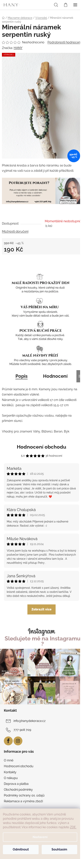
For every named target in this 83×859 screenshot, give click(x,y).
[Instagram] (18, 740)
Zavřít (10, 261)
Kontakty (10, 772)
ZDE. (73, 827)
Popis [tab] (21, 376)
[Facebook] (8, 740)
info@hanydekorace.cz (30, 721)
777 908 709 (22, 730)
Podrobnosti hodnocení (64, 42)
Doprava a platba (16, 784)
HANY (18, 48)
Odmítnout (21, 849)
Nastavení (40, 837)
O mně (8, 760)
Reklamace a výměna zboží (23, 801)
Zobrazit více (41, 609)
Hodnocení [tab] (55, 376)
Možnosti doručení (15, 231)
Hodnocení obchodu (41, 447)
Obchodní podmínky (18, 789)
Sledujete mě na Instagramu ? (42, 641)
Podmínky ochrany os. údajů (24, 795)
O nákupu (11, 778)
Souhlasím (59, 849)
